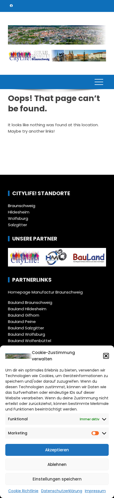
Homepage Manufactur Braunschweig (45, 292)
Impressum (95, 490)
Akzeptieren (57, 450)
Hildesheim (18, 212)
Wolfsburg (18, 218)
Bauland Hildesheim (27, 309)
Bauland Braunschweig (30, 302)
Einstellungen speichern (57, 479)
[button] (106, 356)
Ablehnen (57, 464)
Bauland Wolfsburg (26, 334)
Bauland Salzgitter (26, 328)
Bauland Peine (22, 321)
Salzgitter (17, 225)
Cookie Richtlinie (23, 490)
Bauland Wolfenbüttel (29, 340)
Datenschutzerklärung (61, 490)
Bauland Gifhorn (23, 315)
